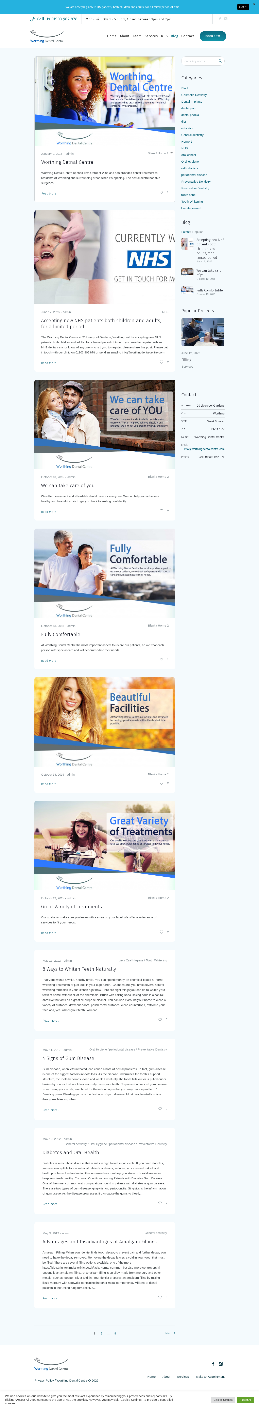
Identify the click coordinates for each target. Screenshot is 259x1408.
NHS (165, 311)
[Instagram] (226, 19)
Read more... (50, 1020)
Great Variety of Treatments (71, 907)
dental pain (188, 108)
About (166, 1376)
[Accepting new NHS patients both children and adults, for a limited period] (104, 257)
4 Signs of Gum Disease (68, 1058)
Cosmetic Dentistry (194, 95)
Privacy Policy (44, 1380)
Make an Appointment (210, 1376)
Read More (48, 193)
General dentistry (76, 1144)
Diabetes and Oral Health (70, 1152)
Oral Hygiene (134, 960)
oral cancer (188, 155)
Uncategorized (191, 208)
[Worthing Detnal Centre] (105, 101)
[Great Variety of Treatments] (104, 845)
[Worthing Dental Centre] (51, 1364)
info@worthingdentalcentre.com (204, 449)
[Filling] (203, 332)
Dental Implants (191, 101)
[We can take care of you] (104, 424)
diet (121, 960)
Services (187, 366)
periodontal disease (122, 1049)
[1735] (104, 721)
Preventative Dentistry (152, 1049)
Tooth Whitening (156, 960)
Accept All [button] (246, 1399)
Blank (151, 153)
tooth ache (188, 195)
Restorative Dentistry (195, 188)
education (187, 128)
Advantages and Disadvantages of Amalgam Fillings (99, 1242)
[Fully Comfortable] (104, 573)
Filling (186, 360)
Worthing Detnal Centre (67, 162)
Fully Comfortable (60, 634)
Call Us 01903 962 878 (57, 19)
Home (151, 1376)
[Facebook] (220, 19)
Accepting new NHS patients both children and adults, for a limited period (210, 249)
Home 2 (163, 153)
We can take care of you (68, 485)
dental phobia (190, 115)
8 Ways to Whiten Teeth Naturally (79, 969)
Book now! (213, 36)
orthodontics (189, 168)
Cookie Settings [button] (223, 1399)
